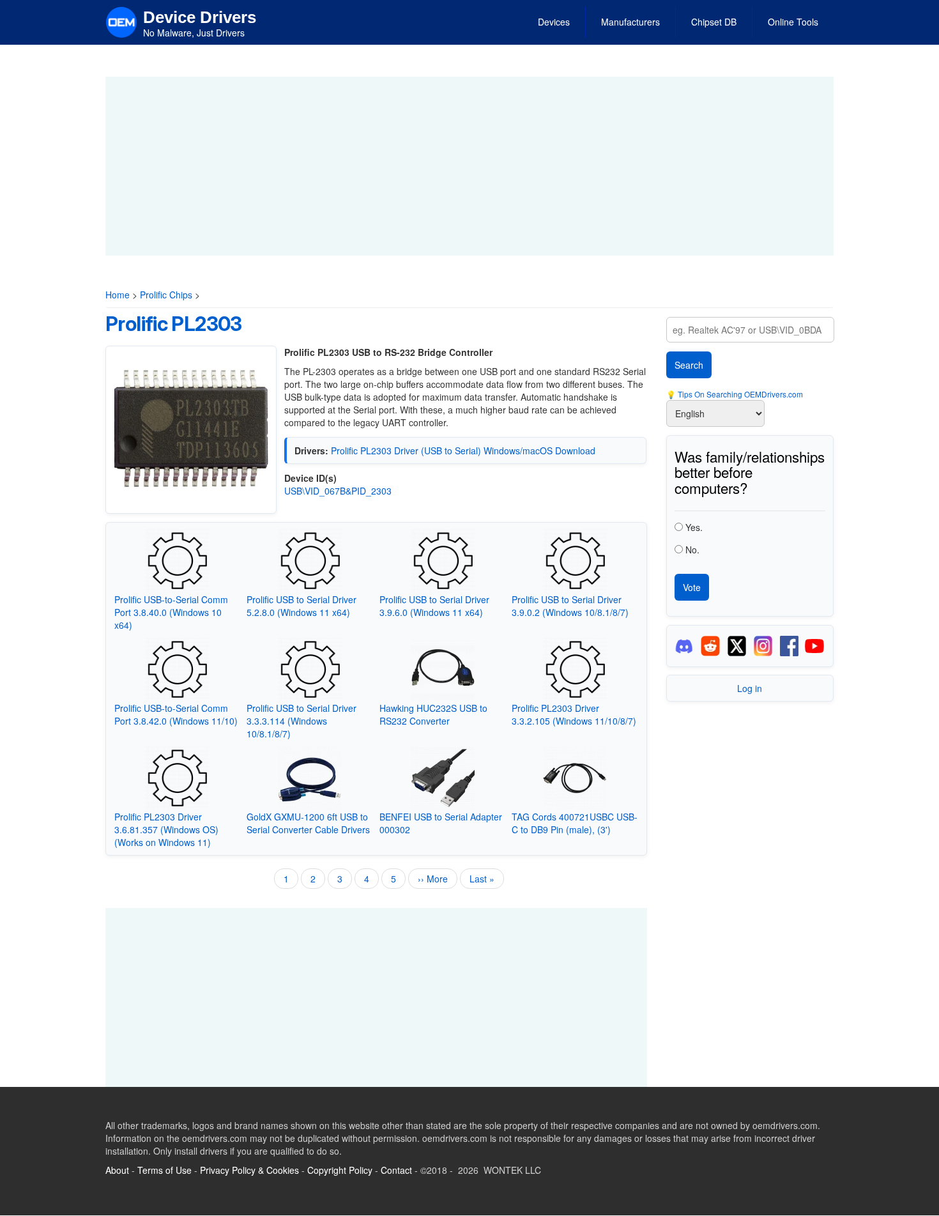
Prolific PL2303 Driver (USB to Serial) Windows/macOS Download (463, 450)
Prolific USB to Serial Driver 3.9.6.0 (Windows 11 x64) (434, 606)
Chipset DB (714, 21)
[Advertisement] (469, 166)
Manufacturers (630, 21)
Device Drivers (199, 17)
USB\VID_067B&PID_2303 (338, 490)
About (117, 1170)
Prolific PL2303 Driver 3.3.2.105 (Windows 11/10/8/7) (574, 714)
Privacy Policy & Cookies (249, 1170)
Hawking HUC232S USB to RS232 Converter (433, 714)
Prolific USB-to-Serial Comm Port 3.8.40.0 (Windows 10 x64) (171, 612)
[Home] (121, 21)
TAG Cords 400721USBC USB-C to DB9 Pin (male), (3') (574, 823)
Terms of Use (164, 1170)
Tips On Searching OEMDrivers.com (739, 394)
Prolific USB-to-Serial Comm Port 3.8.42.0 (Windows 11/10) (176, 714)
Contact (396, 1170)
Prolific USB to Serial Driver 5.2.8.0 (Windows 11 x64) (301, 606)
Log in (749, 688)
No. (692, 549)
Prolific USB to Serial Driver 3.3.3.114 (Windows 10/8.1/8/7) (301, 721)
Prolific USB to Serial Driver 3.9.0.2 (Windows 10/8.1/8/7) (570, 606)
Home (117, 294)
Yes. (694, 527)
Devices (554, 21)
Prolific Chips (166, 294)
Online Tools (793, 21)
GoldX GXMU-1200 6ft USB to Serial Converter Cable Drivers (308, 823)
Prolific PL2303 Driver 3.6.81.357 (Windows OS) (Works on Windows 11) (166, 829)
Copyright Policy (339, 1170)
